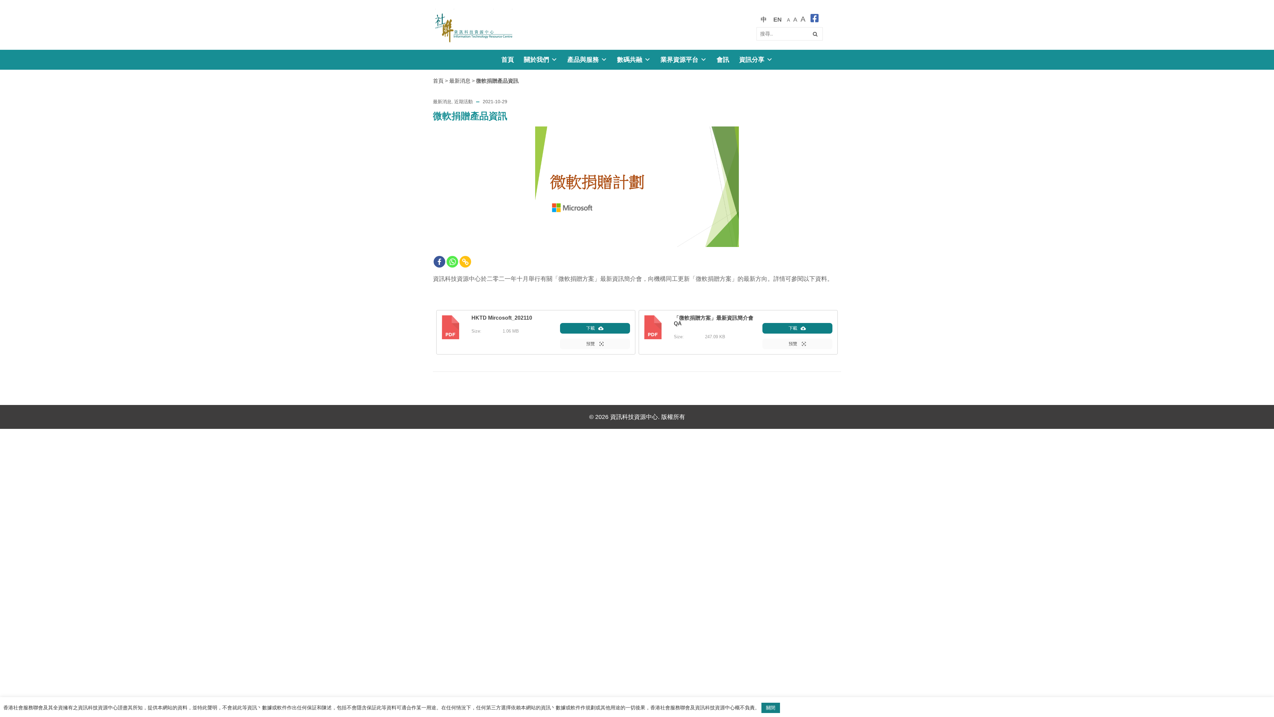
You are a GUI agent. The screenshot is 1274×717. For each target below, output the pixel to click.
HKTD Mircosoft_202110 (501, 318)
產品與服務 (583, 59)
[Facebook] (439, 262)
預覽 (591, 343)
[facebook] (815, 19)
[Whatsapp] (452, 262)
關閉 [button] (770, 707)
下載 (590, 328)
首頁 (507, 59)
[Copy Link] (465, 262)
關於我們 (536, 59)
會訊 (723, 59)
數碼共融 (629, 59)
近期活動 (463, 101)
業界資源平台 (679, 59)
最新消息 (459, 81)
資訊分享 (751, 59)
